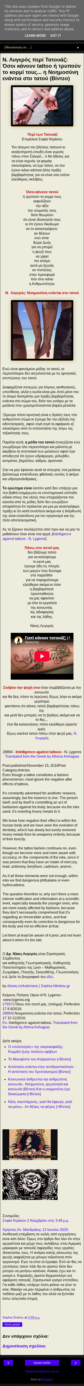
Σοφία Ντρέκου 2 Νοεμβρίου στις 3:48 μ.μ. (35, 1220)
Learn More (35, 36)
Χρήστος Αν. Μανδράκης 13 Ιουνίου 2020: (35, 1230)
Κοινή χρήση (12, 1324)
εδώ (50, 977)
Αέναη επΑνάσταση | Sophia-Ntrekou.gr (38, 986)
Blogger (47, 1379)
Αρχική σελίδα (42, 1362)
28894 (7, 1013)
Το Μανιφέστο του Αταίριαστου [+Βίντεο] (39, 1059)
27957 (7, 1004)
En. (5, 1023)
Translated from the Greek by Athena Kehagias (42, 756)
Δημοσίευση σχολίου (23, 1346)
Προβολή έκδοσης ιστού (42, 1371)
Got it (55, 36)
